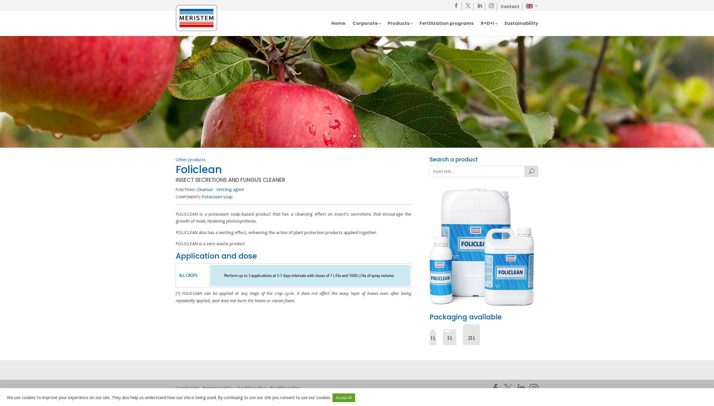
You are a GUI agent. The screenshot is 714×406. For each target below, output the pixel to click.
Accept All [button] (344, 397)
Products (398, 24)
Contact (510, 6)
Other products (191, 159)
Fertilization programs (446, 24)
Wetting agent (230, 189)
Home (338, 24)
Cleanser (205, 189)
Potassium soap (217, 196)
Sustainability (521, 24)
